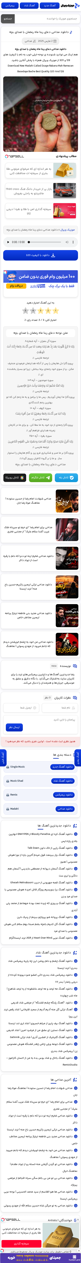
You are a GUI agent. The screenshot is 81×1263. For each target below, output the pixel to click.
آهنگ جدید (49, 6)
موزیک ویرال (70, 5)
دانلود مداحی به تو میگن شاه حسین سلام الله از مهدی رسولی (38, 1206)
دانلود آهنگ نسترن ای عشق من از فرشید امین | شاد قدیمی (39, 1030)
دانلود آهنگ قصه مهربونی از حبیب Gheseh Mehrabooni (41, 883)
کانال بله (64, 478)
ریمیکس (10, 6)
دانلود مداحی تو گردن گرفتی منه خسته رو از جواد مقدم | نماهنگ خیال (43, 1167)
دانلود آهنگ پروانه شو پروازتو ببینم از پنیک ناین (45, 917)
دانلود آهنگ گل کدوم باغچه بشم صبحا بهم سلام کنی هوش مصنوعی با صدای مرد (40, 927)
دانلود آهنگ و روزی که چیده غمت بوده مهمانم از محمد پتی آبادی (41, 906)
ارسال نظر (14, 727)
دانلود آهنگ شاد (63, 781)
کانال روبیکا (12, 478)
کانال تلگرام (38, 478)
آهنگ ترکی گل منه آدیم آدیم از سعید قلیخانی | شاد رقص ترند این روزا (40, 1013)
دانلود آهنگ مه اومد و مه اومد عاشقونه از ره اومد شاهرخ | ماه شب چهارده (42, 992)
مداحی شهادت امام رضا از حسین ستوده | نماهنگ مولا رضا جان (42, 1091)
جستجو (8, 19)
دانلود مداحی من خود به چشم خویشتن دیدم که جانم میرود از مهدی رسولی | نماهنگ (41, 1153)
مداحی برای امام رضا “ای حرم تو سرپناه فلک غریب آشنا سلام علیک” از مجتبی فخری (41, 1105)
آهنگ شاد (29, 6)
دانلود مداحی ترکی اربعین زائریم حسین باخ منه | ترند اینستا (40, 1130)
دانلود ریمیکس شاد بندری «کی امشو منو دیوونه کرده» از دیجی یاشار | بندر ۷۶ (42, 978)
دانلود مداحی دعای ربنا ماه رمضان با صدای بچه (39, 32)
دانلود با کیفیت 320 (38, 255)
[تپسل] (5, 272)
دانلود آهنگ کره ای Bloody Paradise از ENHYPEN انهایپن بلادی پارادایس (43, 837)
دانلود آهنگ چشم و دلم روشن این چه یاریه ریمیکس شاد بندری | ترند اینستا (42, 964)
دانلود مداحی (65, 809)
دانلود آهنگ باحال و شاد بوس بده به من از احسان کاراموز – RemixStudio (41, 1061)
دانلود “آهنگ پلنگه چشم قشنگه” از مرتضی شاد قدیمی (42, 1003)
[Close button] (78, 1220)
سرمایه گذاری (21, 1244)
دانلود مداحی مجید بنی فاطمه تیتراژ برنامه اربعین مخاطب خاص (43, 1140)
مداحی (28, 41)
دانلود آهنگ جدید (62, 767)
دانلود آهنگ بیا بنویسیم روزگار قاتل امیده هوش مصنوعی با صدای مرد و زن (41, 893)
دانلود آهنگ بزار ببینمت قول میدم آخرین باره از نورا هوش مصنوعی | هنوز (42, 858)
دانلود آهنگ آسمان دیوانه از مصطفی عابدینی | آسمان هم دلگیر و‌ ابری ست (42, 872)
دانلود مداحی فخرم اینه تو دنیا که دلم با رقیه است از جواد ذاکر (42, 1119)
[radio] (55, 311)
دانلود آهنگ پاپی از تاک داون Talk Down (50, 848)
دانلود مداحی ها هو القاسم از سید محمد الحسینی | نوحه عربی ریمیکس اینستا (40, 1195)
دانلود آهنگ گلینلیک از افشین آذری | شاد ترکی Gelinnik (41, 1037)
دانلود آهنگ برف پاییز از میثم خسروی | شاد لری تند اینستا (40, 1023)
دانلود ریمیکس (64, 795)
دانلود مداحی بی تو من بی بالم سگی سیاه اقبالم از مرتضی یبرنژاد (42, 1181)
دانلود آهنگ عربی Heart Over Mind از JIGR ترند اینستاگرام (41, 938)
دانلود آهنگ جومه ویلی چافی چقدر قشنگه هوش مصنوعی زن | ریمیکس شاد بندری (42, 1047)
